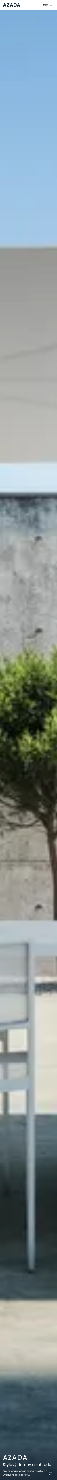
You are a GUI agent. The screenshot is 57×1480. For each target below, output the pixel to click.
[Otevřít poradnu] (50, 1473)
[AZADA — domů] (11, 5)
